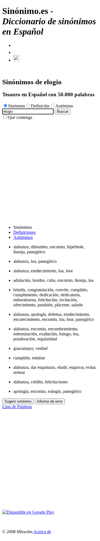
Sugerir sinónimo (17, 401)
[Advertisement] (50, 170)
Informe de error (49, 401)
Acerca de (42, 531)
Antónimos (23, 237)
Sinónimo (16, 106)
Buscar (62, 111)
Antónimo (64, 106)
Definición (40, 106)
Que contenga (20, 117)
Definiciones (24, 232)
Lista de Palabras (17, 406)
